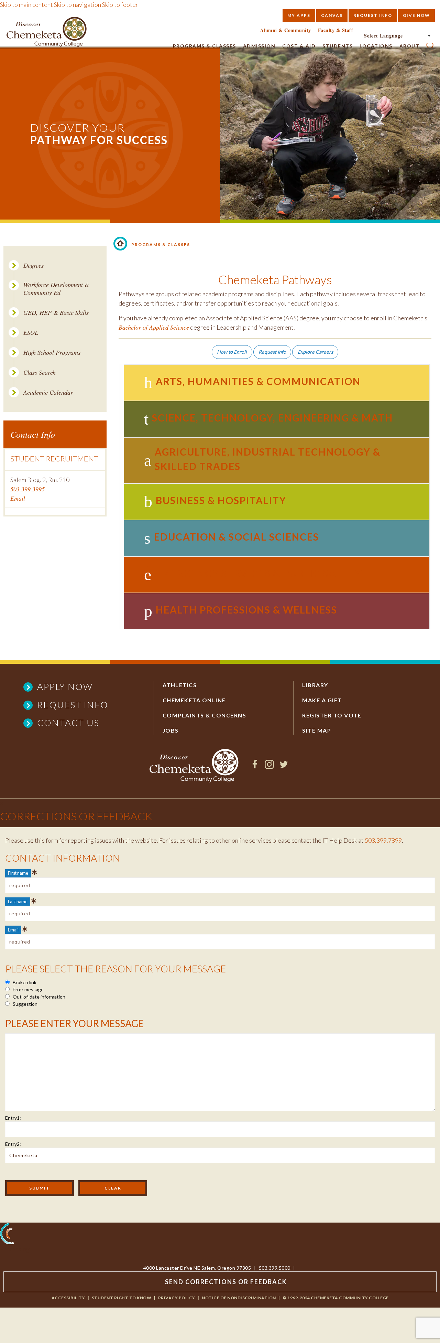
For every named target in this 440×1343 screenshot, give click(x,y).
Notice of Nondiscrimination (239, 1297)
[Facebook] (255, 766)
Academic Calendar (48, 392)
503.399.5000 (274, 1268)
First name (18, 873)
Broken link (24, 982)
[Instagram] (269, 766)
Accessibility (68, 1297)
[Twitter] (283, 766)
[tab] (277, 382)
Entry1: (13, 1118)
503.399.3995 (27, 489)
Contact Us (68, 722)
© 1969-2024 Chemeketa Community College (336, 1297)
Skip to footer (120, 4)
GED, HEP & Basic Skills (56, 313)
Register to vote (331, 715)
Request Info (372, 15)
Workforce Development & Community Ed (56, 288)
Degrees (33, 265)
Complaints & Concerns (204, 715)
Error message (28, 989)
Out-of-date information (38, 997)
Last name (18, 901)
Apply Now (65, 686)
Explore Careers (315, 352)
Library (315, 685)
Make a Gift (322, 700)
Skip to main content (26, 4)
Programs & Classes (204, 46)
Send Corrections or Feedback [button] (226, 1282)
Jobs (171, 730)
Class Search (39, 372)
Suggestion (24, 1004)
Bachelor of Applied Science (154, 327)
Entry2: (13, 1144)
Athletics (180, 685)
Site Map (316, 730)
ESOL (30, 333)
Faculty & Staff (335, 30)
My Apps (298, 15)
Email (17, 498)
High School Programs (51, 352)
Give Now (416, 15)
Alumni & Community (285, 30)
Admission (259, 46)
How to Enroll (232, 352)
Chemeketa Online (194, 700)
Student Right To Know (122, 1297)
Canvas (332, 15)
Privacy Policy (176, 1297)
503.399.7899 (383, 840)
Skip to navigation (77, 4)
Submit (39, 1188)
